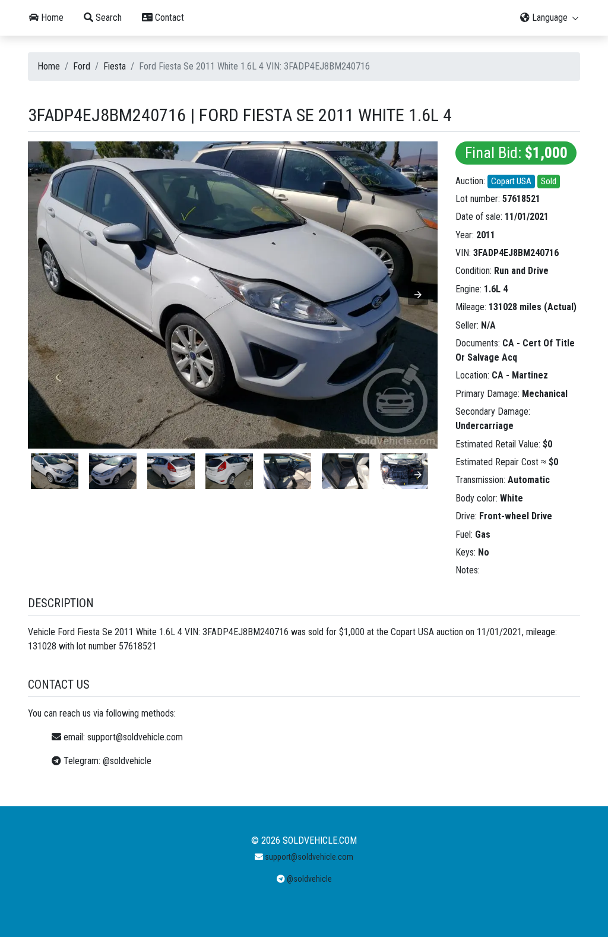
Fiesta (114, 66)
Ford (81, 66)
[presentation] (418, 475)
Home (51, 17)
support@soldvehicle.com (135, 737)
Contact (168, 17)
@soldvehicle (127, 760)
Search (107, 17)
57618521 (521, 198)
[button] (418, 295)
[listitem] (54, 471)
